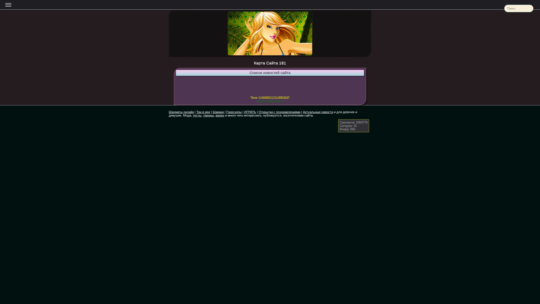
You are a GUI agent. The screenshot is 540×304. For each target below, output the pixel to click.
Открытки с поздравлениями (279, 112)
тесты (197, 115)
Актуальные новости (318, 112)
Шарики (218, 112)
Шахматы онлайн (181, 112)
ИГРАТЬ (250, 112)
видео (220, 115)
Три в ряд (203, 112)
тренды (208, 115)
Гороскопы (234, 112)
